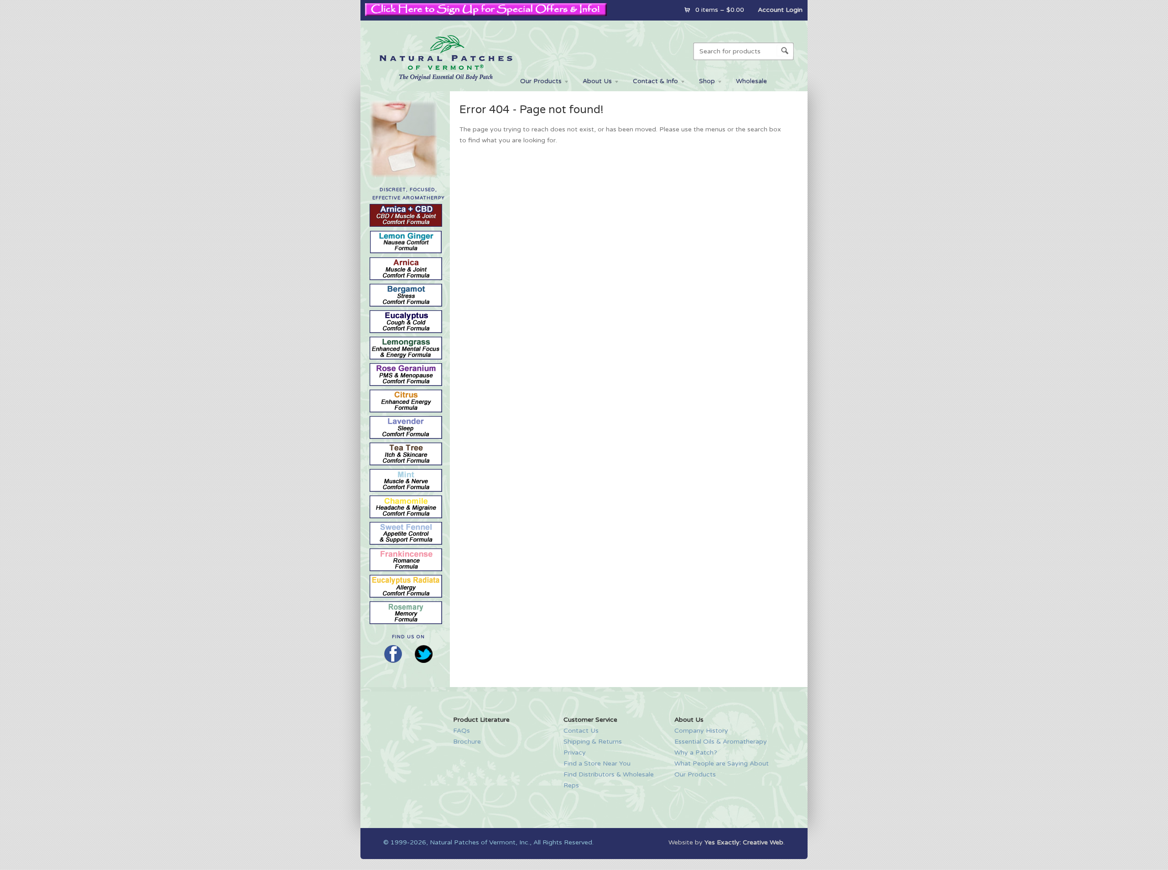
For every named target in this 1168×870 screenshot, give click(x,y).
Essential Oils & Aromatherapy (720, 741)
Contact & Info (651, 82)
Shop (702, 82)
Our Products (536, 82)
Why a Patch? (695, 752)
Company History (701, 731)
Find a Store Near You (597, 763)
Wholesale (751, 81)
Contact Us (581, 731)
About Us (593, 82)
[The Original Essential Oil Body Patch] (445, 86)
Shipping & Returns (592, 741)
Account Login (780, 10)
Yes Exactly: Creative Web (743, 842)
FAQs (461, 731)
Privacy (574, 752)
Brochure (467, 741)
